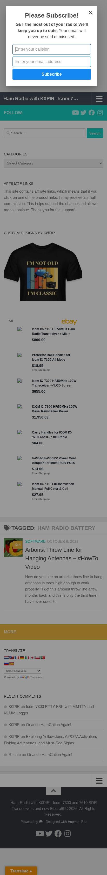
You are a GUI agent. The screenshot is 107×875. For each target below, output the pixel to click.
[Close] (91, 13)
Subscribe (52, 74)
